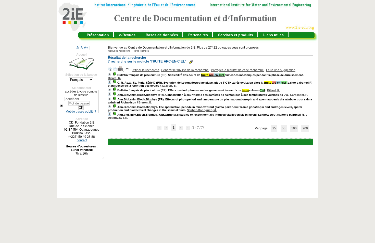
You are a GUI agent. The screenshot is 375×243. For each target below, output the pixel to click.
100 (294, 128)
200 (305, 128)
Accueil (81, 54)
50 (283, 128)
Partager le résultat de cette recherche (237, 70)
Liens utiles (273, 35)
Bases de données (162, 35)
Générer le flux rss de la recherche (185, 70)
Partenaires (198, 35)
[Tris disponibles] (128, 70)
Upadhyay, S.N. (118, 117)
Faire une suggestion (280, 70)
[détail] (109, 74)
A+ (86, 48)
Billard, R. (114, 78)
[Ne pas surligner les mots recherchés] (191, 62)
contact (82, 140)
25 (274, 128)
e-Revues (127, 35)
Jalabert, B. (169, 85)
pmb (223, 142)
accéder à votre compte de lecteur (81, 93)
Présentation (98, 35)
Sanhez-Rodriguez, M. (202, 110)
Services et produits (235, 35)
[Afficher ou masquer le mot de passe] (61, 105)
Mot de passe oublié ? (81, 111)
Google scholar (203, 142)
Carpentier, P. (299, 94)
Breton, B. (145, 102)
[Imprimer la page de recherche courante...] (120, 70)
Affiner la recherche (145, 70)
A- (78, 47)
